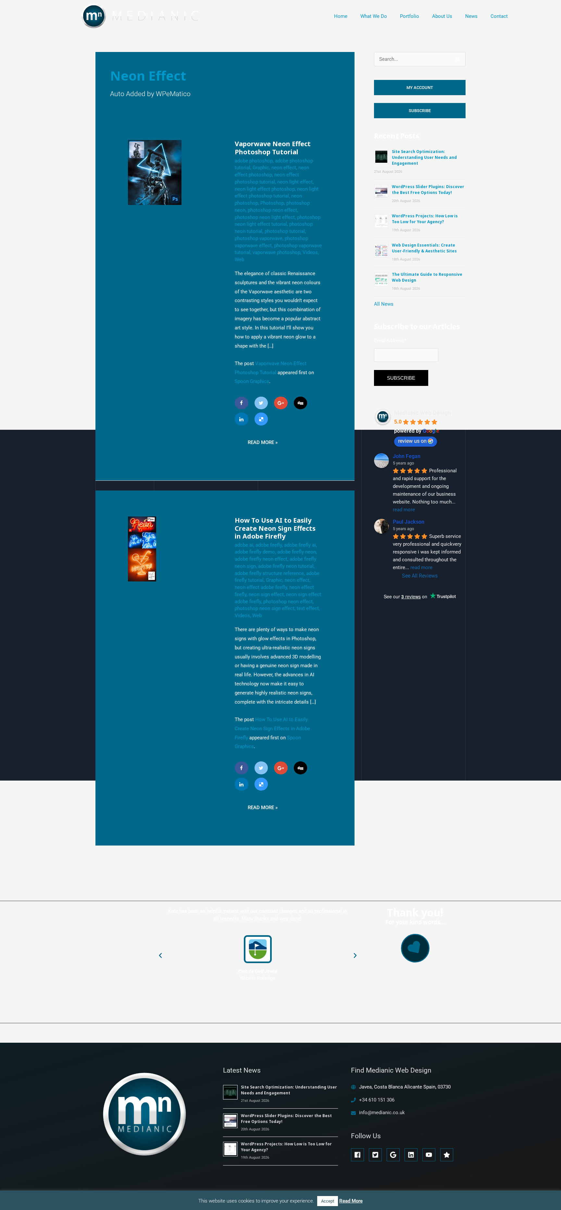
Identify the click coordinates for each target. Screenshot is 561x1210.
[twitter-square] (377, 1154)
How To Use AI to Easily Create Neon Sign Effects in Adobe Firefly (275, 528)
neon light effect (295, 182)
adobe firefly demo (255, 552)
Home (340, 16)
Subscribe (420, 110)
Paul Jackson (408, 522)
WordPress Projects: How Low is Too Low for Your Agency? (425, 218)
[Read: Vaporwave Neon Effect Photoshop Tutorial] (154, 172)
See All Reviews (420, 576)
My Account (419, 87)
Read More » (262, 440)
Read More (351, 1201)
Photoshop (272, 203)
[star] (447, 1154)
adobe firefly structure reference (269, 573)
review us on (412, 441)
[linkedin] (413, 1154)
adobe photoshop (254, 161)
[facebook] (359, 1154)
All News (383, 304)
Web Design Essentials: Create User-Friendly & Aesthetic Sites (424, 248)
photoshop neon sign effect (264, 608)
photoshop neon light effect (265, 217)
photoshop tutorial (285, 231)
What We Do (373, 16)
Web (239, 259)
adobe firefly (269, 545)
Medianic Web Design (422, 412)
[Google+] (281, 403)
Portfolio (409, 16)
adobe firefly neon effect (261, 559)
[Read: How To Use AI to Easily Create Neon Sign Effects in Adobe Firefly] (142, 549)
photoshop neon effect (272, 210)
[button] (160, 955)
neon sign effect (266, 594)
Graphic (261, 168)
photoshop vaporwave (258, 238)
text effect (308, 608)
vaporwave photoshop (276, 252)
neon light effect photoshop (265, 189)
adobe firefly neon (296, 552)
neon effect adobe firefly (261, 587)
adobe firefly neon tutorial (286, 566)
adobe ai (244, 545)
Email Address (390, 340)
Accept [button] (327, 1201)
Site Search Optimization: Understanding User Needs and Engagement (424, 157)
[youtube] (430, 1154)
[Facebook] (241, 403)
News (471, 16)
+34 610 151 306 (376, 1100)
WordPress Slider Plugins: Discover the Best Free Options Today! (428, 189)
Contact (499, 16)
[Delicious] (261, 419)
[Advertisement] (422, 683)
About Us (442, 16)
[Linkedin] (241, 419)
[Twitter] (261, 403)
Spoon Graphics (252, 381)
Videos (310, 252)
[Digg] (300, 403)
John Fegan (406, 456)
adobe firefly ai (300, 545)
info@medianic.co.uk (382, 1112)
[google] (395, 1154)
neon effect (283, 168)
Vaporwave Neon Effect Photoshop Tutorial (273, 147)
